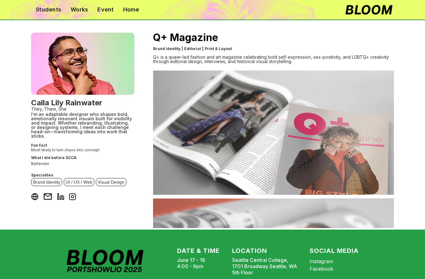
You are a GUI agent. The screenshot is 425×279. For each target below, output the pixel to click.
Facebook (321, 269)
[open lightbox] (273, 133)
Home (131, 9)
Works (79, 9)
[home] (369, 10)
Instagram (321, 261)
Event (105, 9)
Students (48, 9)
